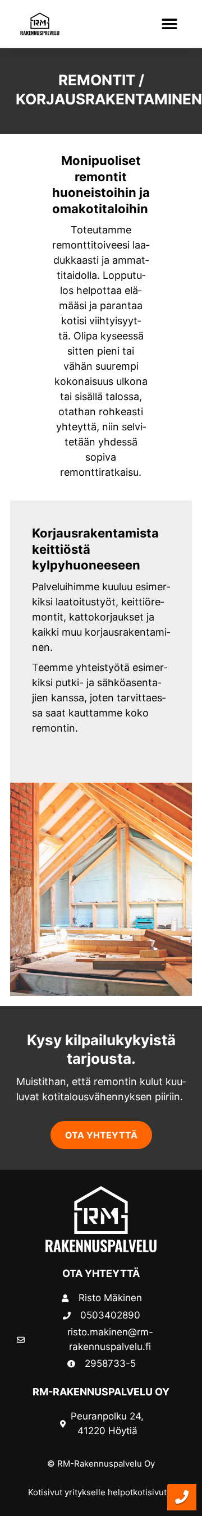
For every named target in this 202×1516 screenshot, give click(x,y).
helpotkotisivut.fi (141, 1492)
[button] (169, 23)
